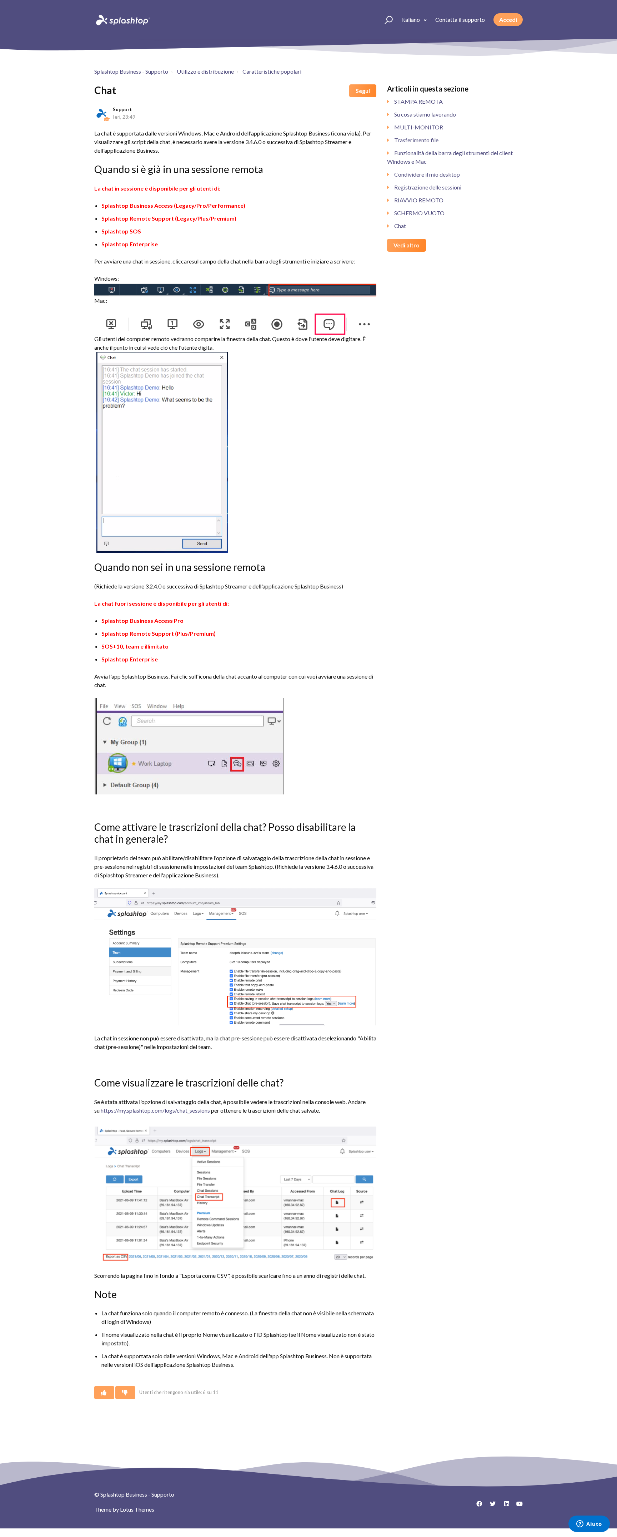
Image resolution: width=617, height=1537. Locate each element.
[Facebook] (476, 1506)
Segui (363, 90)
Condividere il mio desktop (427, 174)
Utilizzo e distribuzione (205, 71)
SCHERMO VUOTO (419, 213)
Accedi (508, 19)
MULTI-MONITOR (418, 127)
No (125, 1392)
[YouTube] (517, 1506)
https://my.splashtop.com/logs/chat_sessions (155, 1110)
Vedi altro (406, 245)
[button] (385, 19)
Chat (400, 225)
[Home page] (122, 20)
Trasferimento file (416, 140)
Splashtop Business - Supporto (131, 71)
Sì (104, 1392)
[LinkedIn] (503, 1506)
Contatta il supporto (460, 19)
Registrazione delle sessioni (427, 187)
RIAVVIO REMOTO (418, 200)
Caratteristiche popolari (271, 71)
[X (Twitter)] (490, 1506)
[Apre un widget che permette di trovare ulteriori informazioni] (589, 1524)
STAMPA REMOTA (418, 101)
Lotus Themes (137, 1509)
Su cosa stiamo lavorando (425, 114)
